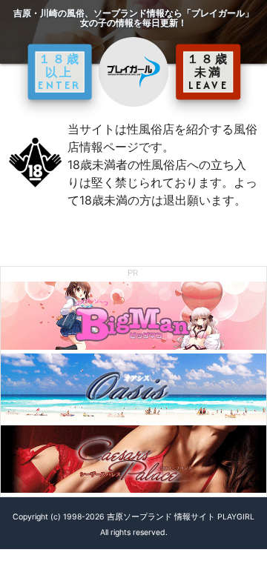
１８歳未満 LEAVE (208, 72)
